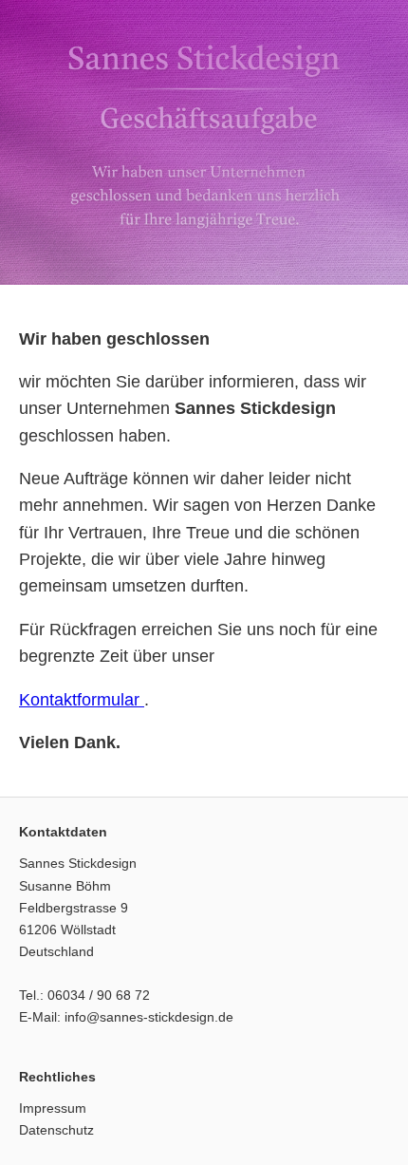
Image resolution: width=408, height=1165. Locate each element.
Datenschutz (56, 1129)
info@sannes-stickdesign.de (149, 1016)
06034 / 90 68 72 (98, 995)
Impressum (52, 1108)
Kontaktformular (81, 699)
